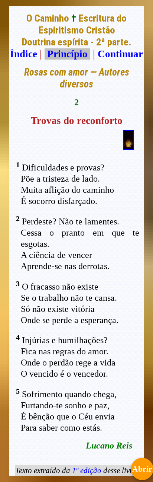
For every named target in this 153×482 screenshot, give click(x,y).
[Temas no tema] (128, 146)
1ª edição (86, 470)
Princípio (67, 54)
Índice (23, 54)
